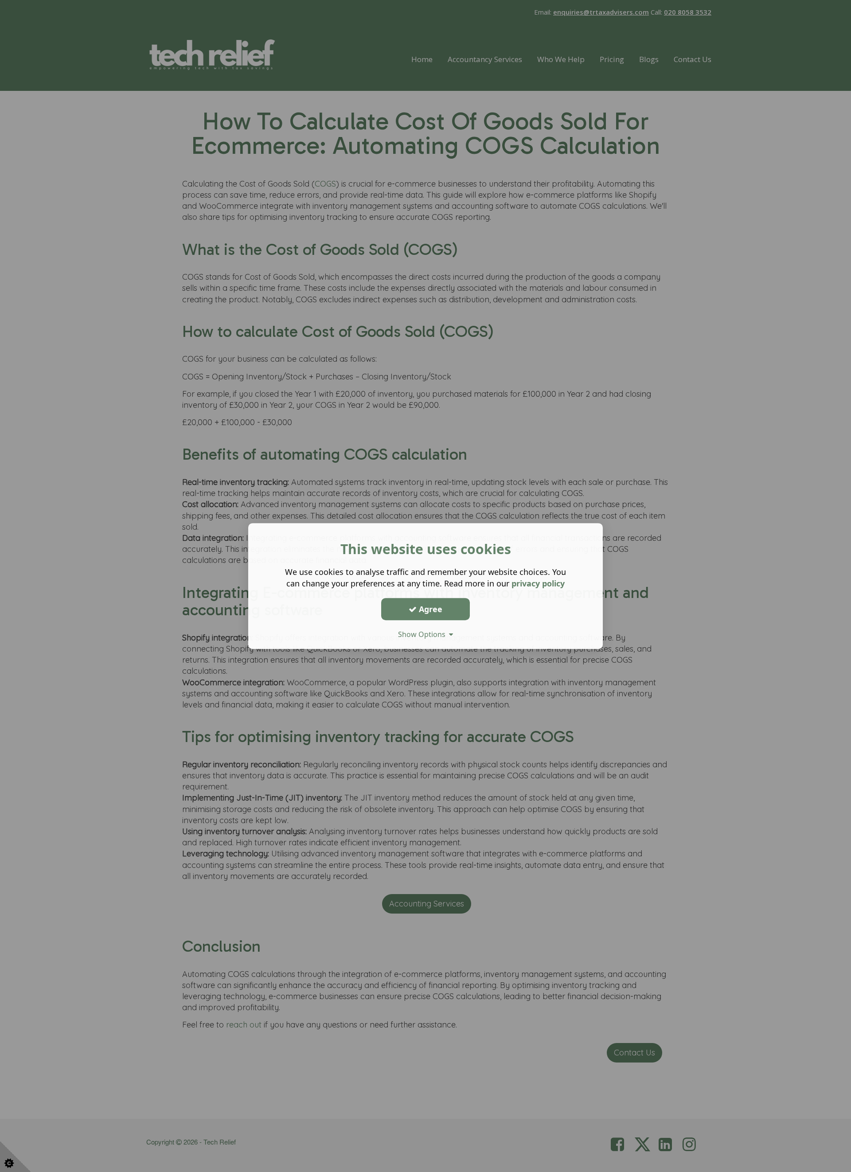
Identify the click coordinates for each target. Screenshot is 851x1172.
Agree (429, 609)
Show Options (423, 634)
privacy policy (538, 583)
